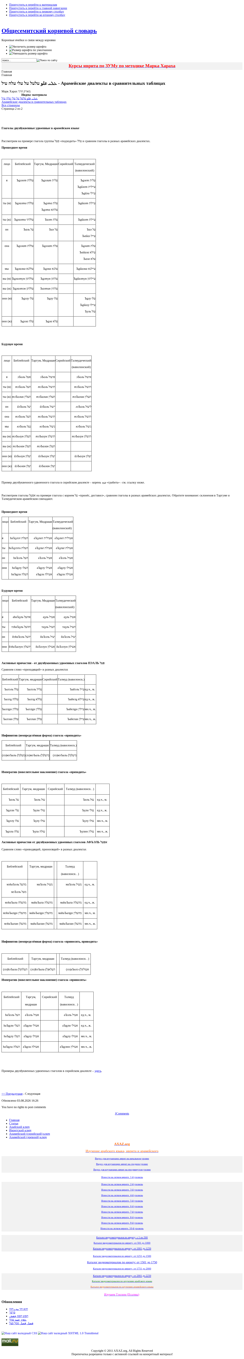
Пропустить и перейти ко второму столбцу (37, 15)
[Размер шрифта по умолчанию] (30, 50)
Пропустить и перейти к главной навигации (38, 8)
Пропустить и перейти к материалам (33, 4)
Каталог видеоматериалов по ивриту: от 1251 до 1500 (122, 1256)
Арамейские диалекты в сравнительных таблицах (34, 101)
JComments (122, 1113)
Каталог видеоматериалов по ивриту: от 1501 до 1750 (122, 1262)
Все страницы (11, 105)
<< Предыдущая (12, 1093)
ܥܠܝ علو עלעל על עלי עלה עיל (20, 98)
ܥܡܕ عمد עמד (17, 1319)
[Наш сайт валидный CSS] (20, 1333)
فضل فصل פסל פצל (21, 1323)
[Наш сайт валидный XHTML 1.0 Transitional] (68, 1333)
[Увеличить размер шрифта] (27, 46)
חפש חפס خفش (18, 1316)
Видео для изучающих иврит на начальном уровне (122, 1158)
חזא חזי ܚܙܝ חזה (18, 1309)
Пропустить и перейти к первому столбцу (36, 11)
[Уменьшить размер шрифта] (28, 53)
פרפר (12, 1312)
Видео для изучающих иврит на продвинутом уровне (122, 1169)
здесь (98, 1070)
